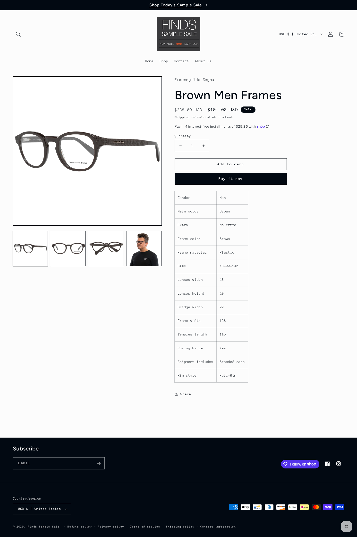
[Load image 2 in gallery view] (68, 248)
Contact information (218, 526)
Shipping (182, 117)
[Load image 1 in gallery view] (30, 248)
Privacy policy (111, 526)
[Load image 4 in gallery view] (144, 248)
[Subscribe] (98, 463)
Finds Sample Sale (44, 526)
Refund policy (80, 526)
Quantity (183, 135)
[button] (18, 34)
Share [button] (185, 394)
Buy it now (231, 178)
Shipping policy (180, 526)
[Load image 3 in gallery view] (106, 248)
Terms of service (145, 526)
